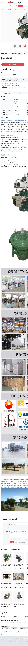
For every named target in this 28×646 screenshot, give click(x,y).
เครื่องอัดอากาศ (14, 628)
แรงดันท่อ (15, 616)
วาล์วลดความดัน (24, 9)
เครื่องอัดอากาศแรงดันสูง (22, 631)
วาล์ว (18, 9)
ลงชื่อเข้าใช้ (4, 87)
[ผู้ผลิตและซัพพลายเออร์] (14, 2)
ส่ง (12, 542)
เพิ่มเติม (2, 634)
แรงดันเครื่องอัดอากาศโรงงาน (8, 631)
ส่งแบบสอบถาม (12, 64)
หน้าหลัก (2, 9)
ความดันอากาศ (5, 628)
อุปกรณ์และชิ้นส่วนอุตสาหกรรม (11, 9)
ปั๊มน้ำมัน (3, 616)
